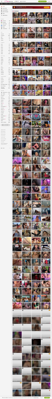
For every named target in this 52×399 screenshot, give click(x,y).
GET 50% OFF (47, 7)
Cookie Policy (36, 397)
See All (49, 11)
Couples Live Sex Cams (18, 40)
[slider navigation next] (50, 18)
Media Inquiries (3, 134)
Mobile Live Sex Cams (18, 55)
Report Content (3, 132)
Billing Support (3, 131)
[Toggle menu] (1, 1)
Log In (49, 1)
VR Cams (15, 83)
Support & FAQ (3, 129)
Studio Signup (3, 140)
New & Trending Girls (17, 68)
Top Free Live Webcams (18, 25)
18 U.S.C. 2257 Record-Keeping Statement (4, 144)
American (16, 11)
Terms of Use (3, 137)
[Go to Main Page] (8, 1)
